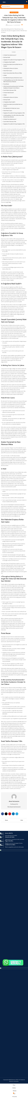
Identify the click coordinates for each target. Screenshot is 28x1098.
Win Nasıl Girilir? (6, 57)
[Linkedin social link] (13, 813)
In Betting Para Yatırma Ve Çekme (10, 68)
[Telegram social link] (16, 813)
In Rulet (5, 75)
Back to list (14, 820)
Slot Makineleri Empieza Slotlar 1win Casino (12, 77)
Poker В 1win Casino (7, 70)
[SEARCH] (25, 6)
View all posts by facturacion (14, 806)
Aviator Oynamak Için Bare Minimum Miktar (12, 73)
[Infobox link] (13, 834)
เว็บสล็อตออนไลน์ (14, 804)
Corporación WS (14, 12)
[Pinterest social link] (9, 813)
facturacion (10, 25)
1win (10, 202)
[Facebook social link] (2, 813)
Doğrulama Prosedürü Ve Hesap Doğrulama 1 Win (14, 59)
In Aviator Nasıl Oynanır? (8, 92)
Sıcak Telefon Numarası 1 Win (9, 90)
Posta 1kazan (6, 84)
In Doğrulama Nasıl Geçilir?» (9, 62)
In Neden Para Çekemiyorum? (9, 55)
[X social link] (6, 813)
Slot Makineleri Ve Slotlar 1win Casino (11, 108)
